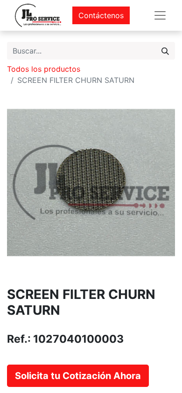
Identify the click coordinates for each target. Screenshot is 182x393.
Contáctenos (101, 15)
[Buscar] (165, 51)
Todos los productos (43, 69)
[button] (78, 376)
